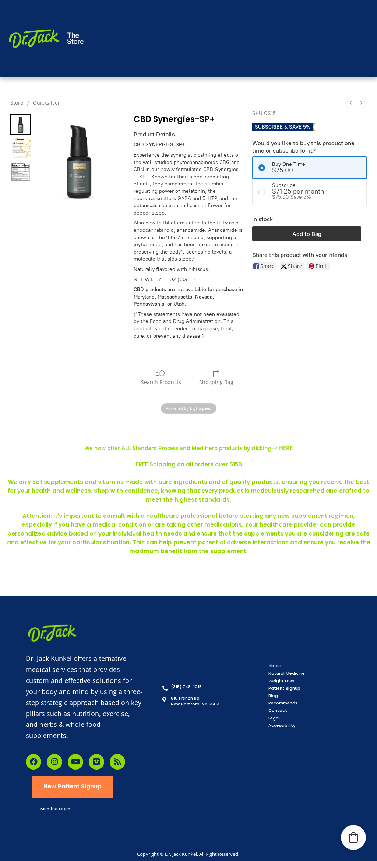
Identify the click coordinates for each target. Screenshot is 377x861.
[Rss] (117, 762)
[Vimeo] (96, 762)
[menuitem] (351, 102)
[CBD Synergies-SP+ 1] (20, 148)
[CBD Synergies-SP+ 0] (20, 124)
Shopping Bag (216, 382)
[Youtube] (75, 762)
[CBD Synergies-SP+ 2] (20, 171)
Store (16, 102)
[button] (353, 837)
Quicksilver (46, 102)
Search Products (161, 382)
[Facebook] (33, 762)
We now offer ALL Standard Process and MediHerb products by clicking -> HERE (188, 448)
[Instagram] (54, 762)
